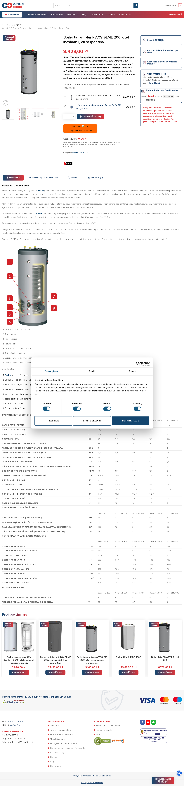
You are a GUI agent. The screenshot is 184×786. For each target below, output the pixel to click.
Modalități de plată (58, 739)
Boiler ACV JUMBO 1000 (128, 657)
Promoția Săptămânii (37, 14)
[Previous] (6, 70)
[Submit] (135, 5)
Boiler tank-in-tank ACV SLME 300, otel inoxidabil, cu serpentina (92, 660)
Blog (84, 14)
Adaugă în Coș (92, 116)
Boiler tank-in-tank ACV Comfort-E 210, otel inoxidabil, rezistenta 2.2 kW (18, 660)
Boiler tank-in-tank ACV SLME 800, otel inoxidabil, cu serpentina (55, 660)
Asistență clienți (57, 753)
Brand (74, 178)
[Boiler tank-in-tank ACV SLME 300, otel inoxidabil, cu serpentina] (92, 637)
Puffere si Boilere (18, 28)
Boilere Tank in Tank (61, 28)
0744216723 (125, 14)
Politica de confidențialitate (108, 725)
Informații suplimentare (45, 178)
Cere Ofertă (72, 14)
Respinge (53, 421)
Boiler (8, 375)
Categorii (13, 14)
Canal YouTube (97, 14)
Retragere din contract (92, 783)
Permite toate (130, 421)
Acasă (5, 28)
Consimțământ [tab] (51, 371)
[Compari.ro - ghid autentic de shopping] (109, 741)
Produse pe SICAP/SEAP (61, 734)
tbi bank (150, 100)
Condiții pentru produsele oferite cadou (68, 748)
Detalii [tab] (92, 371)
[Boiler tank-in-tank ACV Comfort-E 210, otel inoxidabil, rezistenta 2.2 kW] (19, 637)
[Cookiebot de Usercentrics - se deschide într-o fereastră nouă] (138, 362)
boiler (41, 191)
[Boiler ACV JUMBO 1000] (128, 637)
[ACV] (68, 163)
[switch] (77, 409)
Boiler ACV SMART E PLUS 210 (165, 658)
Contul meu (55, 766)
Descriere (14, 178)
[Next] (54, 70)
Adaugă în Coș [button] (19, 672)
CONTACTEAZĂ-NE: (163, 779)
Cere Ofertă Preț (156, 74)
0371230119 (15, 725)
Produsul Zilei (57, 14)
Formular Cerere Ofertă (60, 730)
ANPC (99, 734)
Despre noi (55, 725)
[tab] (13, 178)
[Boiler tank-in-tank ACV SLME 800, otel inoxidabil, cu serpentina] (55, 637)
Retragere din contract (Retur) (63, 743)
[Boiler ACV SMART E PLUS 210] (165, 637)
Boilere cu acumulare (39, 28)
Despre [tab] (132, 371)
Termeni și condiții (104, 730)
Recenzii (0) (97, 178)
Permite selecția (92, 421)
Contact (111, 14)
